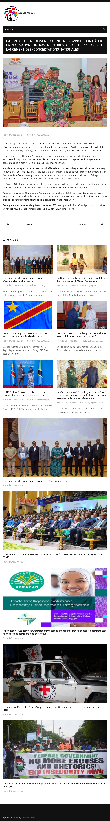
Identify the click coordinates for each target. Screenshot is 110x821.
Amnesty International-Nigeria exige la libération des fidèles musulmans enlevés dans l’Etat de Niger (54, 785)
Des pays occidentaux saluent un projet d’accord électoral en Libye (25, 279)
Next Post (81, 224)
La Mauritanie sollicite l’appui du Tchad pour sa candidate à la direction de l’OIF (82, 335)
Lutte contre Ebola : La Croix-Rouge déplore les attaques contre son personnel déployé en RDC (53, 709)
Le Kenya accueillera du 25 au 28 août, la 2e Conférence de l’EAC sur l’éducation (82, 279)
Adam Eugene (42, 285)
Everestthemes (29, 817)
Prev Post (28, 224)
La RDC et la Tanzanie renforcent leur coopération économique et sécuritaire (24, 394)
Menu (9, 29)
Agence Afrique (43, 135)
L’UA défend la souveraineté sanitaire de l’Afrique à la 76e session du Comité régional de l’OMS (52, 556)
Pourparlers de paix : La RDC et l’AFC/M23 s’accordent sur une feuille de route (26, 335)
